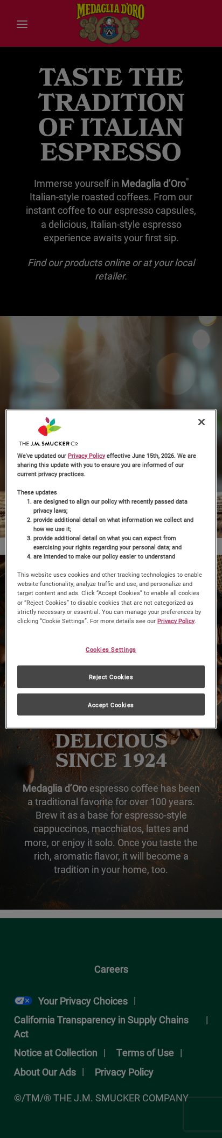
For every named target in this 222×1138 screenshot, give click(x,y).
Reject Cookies (111, 676)
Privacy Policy (86, 455)
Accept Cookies (111, 704)
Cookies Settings (111, 649)
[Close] (201, 422)
